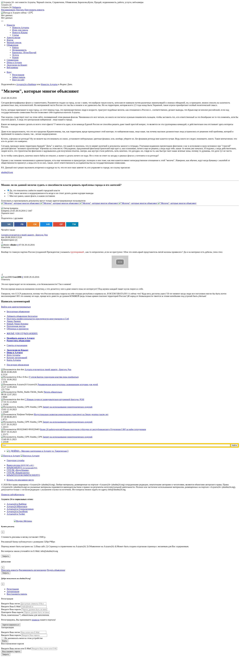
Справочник (12, 60)
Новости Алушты (20, 27)
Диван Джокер (14, 321)
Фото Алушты (13, 355)
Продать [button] (20, 10)
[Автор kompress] (9, 208)
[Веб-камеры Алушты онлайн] (30, 456)
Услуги (15, 55)
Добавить (16, 7)
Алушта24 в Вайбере (17, 504)
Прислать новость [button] (9, 570)
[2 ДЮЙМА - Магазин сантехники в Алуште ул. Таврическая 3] (37, 451)
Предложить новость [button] (34, 10)
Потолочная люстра (16, 326)
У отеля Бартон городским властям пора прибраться (53, 377)
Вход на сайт (18, 79)
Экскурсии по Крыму (17, 65)
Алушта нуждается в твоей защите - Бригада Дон (24, 235)
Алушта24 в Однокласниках (20, 509)
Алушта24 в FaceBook (17, 511)
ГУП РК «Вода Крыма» (18, 470)
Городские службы (15, 460)
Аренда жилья (13, 37)
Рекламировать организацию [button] (32, 570)
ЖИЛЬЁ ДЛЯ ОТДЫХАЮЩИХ (22, 333)
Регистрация (18, 74)
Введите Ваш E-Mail (10, 606)
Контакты (19, 494)
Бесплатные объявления (18, 311)
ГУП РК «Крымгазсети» (18, 472)
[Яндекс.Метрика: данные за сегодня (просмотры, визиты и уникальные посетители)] (23, 521)
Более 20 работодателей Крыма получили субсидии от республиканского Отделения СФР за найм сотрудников (93, 429)
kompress (5, 211)
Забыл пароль (18, 77)
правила (35, 620)
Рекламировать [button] (8, 10)
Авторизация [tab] (13, 591)
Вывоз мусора (20, 465)
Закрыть (5, 556)
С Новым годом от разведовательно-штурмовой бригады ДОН (54, 399)
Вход (9, 72)
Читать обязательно (53, 392)
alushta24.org (7, 172)
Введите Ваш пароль (11, 609)
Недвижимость (19, 50)
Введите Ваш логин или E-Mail (16, 648)
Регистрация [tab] (13, 589)
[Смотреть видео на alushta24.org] (120, 267)
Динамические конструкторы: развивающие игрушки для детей (67, 384)
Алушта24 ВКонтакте (17, 506)
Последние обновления (18, 365)
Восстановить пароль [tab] (17, 594)
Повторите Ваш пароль (12, 612)
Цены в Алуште (14, 62)
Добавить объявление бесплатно (22, 316)
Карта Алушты (14, 360)
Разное (15, 57)
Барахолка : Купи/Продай (24, 52)
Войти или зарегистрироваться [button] (16, 307)
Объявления (12, 45)
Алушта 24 (6, 7)
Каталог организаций (17, 357)
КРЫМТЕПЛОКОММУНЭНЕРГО (23, 475)
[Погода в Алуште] (10, 456)
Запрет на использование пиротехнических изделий (67, 407)
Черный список (14, 42)
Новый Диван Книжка (17, 324)
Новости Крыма (20, 32)
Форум (10, 40)
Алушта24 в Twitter (16, 514)
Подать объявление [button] (56, 570)
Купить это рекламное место (20, 480)
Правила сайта (8, 494)
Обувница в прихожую (17, 329)
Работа (15, 47)
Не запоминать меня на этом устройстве (23, 638)
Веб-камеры (12, 67)
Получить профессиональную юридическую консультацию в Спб (38, 319)
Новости (11, 25)
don (2, 237)
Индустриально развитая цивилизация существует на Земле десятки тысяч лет (71, 414)
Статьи (15, 35)
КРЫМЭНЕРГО (22, 467)
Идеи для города (20, 30)
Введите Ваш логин (10, 603)
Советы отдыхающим (17, 345)
